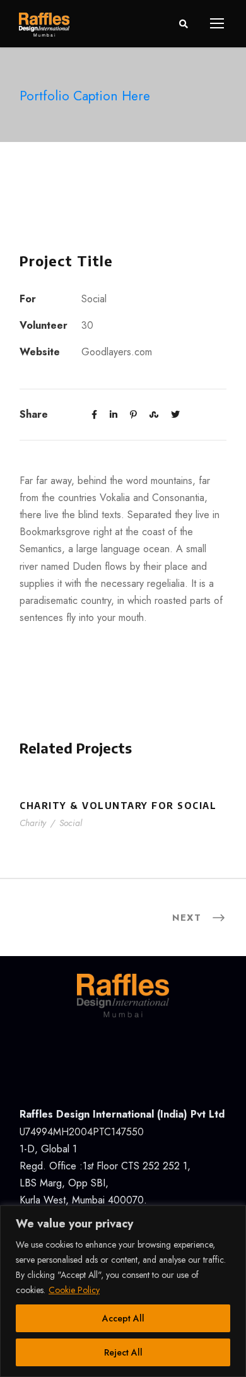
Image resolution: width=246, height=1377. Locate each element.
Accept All (123, 1318)
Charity (33, 823)
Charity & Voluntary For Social (118, 805)
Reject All (123, 1352)
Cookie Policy (74, 1290)
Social (70, 823)
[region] (123, 1291)
